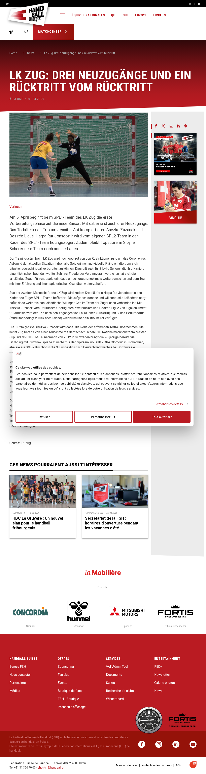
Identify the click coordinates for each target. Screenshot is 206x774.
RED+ (158, 667)
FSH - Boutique (68, 699)
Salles (110, 683)
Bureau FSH (17, 667)
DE (191, 3)
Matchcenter (50, 31)
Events (62, 683)
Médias (14, 691)
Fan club (63, 675)
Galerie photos (164, 683)
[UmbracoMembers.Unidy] (10, 32)
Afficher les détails (169, 404)
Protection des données (157, 765)
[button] (62, 15)
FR (198, 3)
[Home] (6, 3)
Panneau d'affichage (72, 707)
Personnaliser (100, 416)
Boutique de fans (70, 691)
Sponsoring (66, 667)
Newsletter (162, 675)
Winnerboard (115, 699)
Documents (114, 675)
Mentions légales (127, 765)
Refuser (44, 416)
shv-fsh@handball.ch (51, 767)
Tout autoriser (162, 416)
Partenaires (17, 683)
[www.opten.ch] (193, 767)
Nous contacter (20, 675)
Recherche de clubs (120, 691)
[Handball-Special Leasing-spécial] (175, 154)
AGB (178, 765)
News (158, 691)
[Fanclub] (175, 202)
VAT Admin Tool (117, 667)
